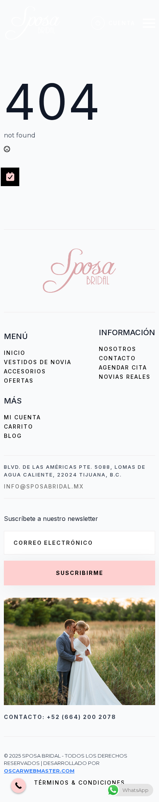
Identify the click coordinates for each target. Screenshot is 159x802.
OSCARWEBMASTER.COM (39, 771)
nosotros (117, 349)
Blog (13, 435)
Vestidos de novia (37, 362)
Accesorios (25, 371)
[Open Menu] (149, 23)
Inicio (14, 352)
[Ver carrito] (98, 23)
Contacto (117, 358)
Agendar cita (123, 367)
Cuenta (121, 23)
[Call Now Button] (18, 785)
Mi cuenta (22, 417)
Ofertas (19, 380)
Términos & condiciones (79, 782)
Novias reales (125, 376)
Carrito (18, 426)
